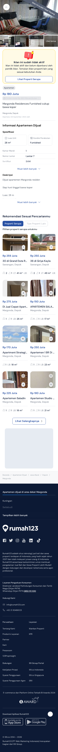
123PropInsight (9, 656)
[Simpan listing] (23, 238)
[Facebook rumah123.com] (4, 540)
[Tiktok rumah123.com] (38, 540)
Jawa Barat (34, 475)
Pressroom (7, 650)
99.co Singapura (36, 675)
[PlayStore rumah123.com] (36, 721)
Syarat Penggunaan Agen (14, 680)
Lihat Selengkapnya (27, 421)
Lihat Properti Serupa (29, 79)
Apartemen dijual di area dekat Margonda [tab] (25, 492)
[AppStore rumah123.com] (13, 721)
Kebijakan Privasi (10, 669)
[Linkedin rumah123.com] (31, 540)
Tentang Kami (9, 628)
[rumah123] (29, 529)
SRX (30, 680)
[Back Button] (6, 7)
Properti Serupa (13, 223)
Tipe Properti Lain (36, 223)
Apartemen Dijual (20, 475)
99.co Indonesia (36, 669)
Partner (6, 639)
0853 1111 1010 (30, 591)
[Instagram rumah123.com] (17, 540)
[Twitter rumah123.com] (11, 540)
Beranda (6, 475)
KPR (30, 634)
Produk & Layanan (11, 634)
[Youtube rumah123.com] (24, 540)
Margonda (7, 478)
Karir (5, 645)
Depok (45, 475)
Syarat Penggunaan (11, 675)
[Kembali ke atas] (50, 714)
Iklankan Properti (36, 628)
